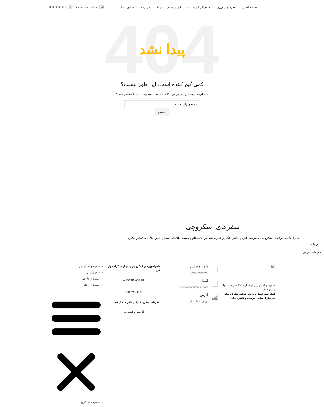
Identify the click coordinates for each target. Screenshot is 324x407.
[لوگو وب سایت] (274, 7)
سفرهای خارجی (91, 278)
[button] (76, 345)
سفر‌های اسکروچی (89, 266)
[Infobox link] (90, 7)
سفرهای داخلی (91, 284)
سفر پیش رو (92, 272)
